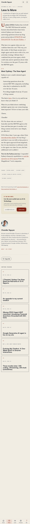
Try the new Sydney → (18, 39)
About (2, 249)
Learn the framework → (23, 187)
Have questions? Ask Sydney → (9, 189)
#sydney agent (20, 170)
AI (14, 6)
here (10, 98)
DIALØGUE (5, 39)
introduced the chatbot (8, 137)
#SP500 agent (10, 170)
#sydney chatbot (6, 178)
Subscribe (21, 209)
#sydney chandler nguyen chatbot (11, 174)
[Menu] (27, 2)
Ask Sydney (9, 249)
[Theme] (23, 2)
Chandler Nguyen (8, 230)
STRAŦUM (19, 37)
